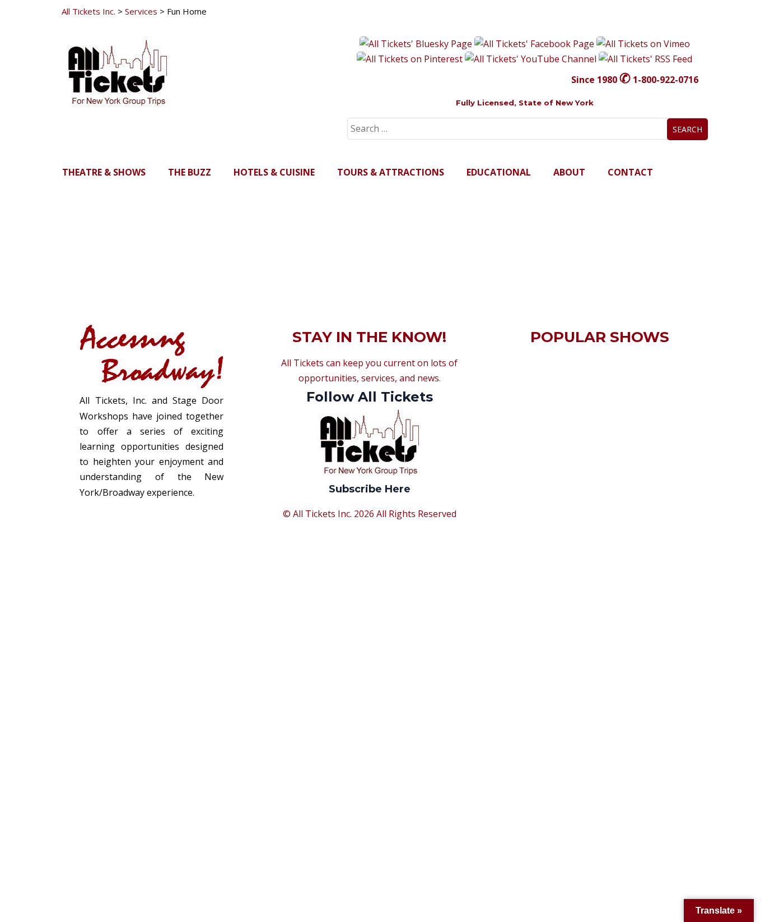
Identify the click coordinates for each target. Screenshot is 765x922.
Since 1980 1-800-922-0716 (634, 79)
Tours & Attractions (390, 172)
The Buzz (189, 172)
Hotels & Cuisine (274, 172)
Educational (499, 172)
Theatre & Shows (104, 172)
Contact (630, 172)
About (569, 172)
